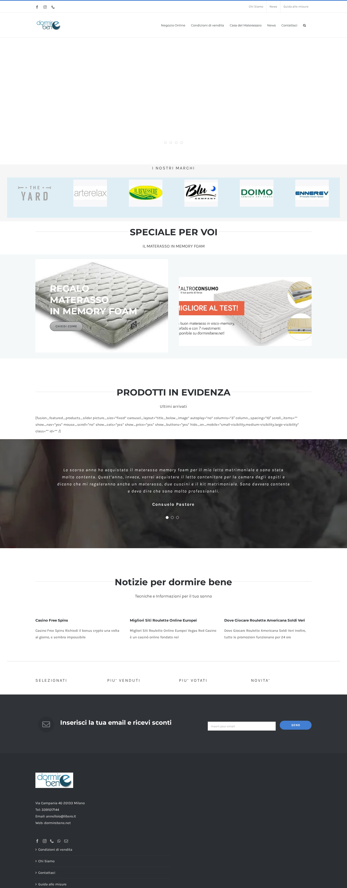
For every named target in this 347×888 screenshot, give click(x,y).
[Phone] (52, 841)
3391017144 (50, 810)
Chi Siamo (46, 861)
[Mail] (66, 841)
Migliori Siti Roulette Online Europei (163, 620)
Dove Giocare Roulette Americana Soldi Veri (264, 620)
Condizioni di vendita (55, 849)
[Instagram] (45, 841)
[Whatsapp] (59, 841)
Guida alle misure (52, 884)
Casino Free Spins (51, 620)
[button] (304, 25)
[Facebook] (37, 841)
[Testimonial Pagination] (167, 517)
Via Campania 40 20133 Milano (60, 803)
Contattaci (46, 873)
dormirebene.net (57, 823)
